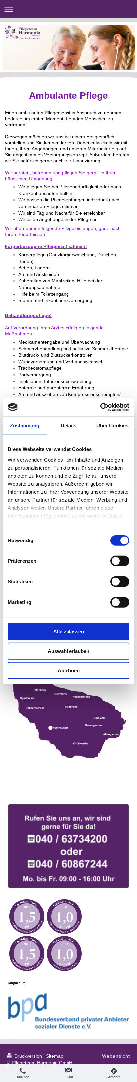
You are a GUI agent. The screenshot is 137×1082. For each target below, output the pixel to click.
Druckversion (28, 1056)
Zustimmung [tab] (25, 425)
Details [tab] (69, 425)
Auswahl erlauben (68, 651)
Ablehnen (69, 670)
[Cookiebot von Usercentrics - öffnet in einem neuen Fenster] (100, 407)
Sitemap (54, 1056)
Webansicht (116, 1056)
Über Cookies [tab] (112, 425)
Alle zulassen (68, 631)
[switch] (119, 561)
